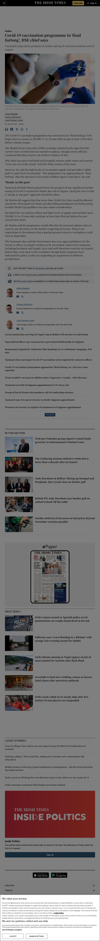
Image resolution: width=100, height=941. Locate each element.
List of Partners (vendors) (12, 930)
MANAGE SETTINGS (36, 936)
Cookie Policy (59, 913)
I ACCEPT (12, 936)
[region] (50, 918)
